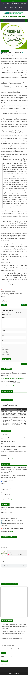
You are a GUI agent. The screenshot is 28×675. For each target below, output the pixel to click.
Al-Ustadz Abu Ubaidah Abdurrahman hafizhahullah (16, 300)
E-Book (16, 7)
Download (21, 7)
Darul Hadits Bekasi (14, 16)
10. (11, 424)
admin (5, 55)
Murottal (6, 7)
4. (12, 416)
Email (3, 335)
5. (12, 417)
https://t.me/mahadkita (11, 386)
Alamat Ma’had (14, 8)
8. (12, 422)
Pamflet (11, 7)
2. (12, 413)
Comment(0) (11, 55)
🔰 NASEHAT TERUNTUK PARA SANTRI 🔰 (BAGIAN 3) (24, 304)
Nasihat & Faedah (4, 50)
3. (12, 414)
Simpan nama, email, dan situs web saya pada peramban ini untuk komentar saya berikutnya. (5, 352)
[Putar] (3, 409)
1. (12, 411)
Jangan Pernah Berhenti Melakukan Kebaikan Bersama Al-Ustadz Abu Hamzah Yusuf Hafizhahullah (14, 637)
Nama (3, 330)
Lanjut (11, 458)
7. (12, 420)
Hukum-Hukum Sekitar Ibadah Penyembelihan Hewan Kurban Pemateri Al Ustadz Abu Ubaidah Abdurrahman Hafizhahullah (14, 626)
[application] (14, 409)
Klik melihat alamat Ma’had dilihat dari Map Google (12, 378)
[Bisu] (21, 409)
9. (12, 423)
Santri (5, 301)
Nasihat (2, 301)
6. (12, 419)
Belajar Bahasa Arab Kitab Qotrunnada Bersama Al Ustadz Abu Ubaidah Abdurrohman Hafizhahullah (13, 632)
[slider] (24, 409)
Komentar (4, 317)
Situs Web (4, 340)
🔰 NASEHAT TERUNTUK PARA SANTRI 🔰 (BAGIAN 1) (5, 304)
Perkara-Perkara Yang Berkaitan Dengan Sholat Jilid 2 (14, 648)
